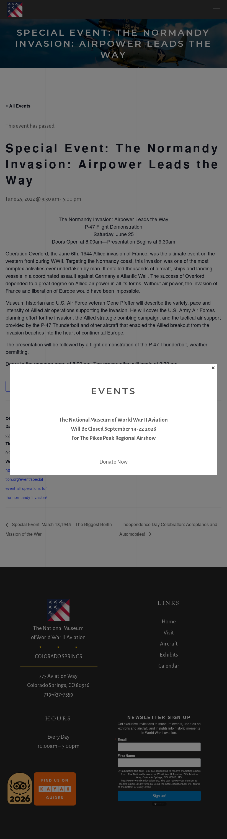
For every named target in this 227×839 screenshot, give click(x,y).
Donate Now (113, 462)
